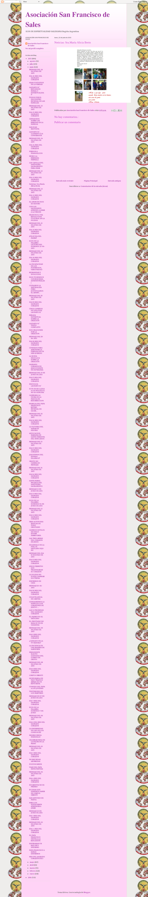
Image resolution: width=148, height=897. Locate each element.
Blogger (86, 892)
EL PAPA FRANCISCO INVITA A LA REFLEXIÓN (34, 838)
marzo (32, 868)
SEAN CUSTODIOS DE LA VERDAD (36, 84)
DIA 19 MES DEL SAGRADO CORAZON (35, 304)
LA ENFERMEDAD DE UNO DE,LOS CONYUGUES (36, 730)
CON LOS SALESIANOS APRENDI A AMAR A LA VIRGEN (37, 209)
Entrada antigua (114, 181)
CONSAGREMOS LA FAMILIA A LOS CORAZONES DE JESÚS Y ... (36, 604)
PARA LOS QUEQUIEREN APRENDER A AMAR (35, 805)
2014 (30, 878)
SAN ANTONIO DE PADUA (36, 799)
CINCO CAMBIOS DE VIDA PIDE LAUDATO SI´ (36, 310)
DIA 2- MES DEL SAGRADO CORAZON (35, 830)
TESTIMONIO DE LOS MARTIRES (36, 692)
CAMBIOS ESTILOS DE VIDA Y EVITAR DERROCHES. (37, 532)
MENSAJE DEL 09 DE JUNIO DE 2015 (36, 630)
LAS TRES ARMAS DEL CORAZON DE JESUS (36, 540)
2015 (30, 59)
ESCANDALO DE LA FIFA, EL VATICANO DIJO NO (36, 547)
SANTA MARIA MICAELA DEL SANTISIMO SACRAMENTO (36, 483)
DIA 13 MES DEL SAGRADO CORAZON (35, 495)
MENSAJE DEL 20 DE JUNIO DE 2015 (36, 253)
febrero (33, 871)
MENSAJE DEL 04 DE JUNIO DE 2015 (36, 774)
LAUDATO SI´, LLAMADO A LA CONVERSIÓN (36, 134)
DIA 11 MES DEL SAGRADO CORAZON (35, 561)
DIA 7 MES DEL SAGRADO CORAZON (35, 702)
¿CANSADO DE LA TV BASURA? (36, 642)
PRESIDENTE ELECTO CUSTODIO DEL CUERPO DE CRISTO (36, 655)
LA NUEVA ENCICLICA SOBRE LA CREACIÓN (34, 359)
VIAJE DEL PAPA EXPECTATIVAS (36, 768)
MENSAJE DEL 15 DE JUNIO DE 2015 (35, 443)
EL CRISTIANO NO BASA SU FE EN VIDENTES (36, 623)
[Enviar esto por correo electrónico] (112, 110)
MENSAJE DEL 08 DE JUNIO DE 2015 (36, 664)
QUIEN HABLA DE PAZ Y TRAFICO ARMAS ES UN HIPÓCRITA (36, 681)
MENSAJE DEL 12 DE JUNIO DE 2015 (35, 510)
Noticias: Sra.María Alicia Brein (37, 185)
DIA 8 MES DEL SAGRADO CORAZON (35, 670)
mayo (32, 862)
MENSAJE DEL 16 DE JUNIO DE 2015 (36, 415)
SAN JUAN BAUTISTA (34, 128)
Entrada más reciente (64, 181)
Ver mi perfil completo (34, 49)
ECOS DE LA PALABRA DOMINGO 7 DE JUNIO (36, 710)
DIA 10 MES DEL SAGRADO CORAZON (35, 592)
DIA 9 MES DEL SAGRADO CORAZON (35, 636)
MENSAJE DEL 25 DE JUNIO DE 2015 (36, 107)
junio (32, 67)
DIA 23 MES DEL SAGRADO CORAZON (35, 179)
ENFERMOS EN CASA (35, 582)
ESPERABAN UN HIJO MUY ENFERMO (35, 845)
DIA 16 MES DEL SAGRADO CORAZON (35, 422)
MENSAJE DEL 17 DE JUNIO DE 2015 (37, 374)
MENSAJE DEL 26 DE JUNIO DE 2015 (36, 71)
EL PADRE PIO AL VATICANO (36, 618)
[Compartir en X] (117, 110)
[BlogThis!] (114, 110)
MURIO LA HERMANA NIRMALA (34, 158)
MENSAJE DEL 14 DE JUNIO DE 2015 (35, 469)
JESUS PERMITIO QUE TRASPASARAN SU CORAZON (36, 569)
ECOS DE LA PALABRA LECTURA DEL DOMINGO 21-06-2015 (37, 244)
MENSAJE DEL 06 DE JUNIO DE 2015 (36, 717)
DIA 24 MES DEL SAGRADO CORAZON (35, 147)
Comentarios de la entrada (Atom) (94, 186)
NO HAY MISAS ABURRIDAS (35, 760)
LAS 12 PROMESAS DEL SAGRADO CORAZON (36, 612)
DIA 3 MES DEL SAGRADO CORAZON (35, 817)
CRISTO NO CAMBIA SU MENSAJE (34, 463)
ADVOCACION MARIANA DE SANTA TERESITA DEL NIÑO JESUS (37, 436)
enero (32, 874)
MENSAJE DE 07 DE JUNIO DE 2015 (36, 697)
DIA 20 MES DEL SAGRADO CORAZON (35, 259)
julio (31, 64)
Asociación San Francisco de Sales (38, 45)
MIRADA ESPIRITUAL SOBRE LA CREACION (35, 318)
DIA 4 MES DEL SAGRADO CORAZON (35, 780)
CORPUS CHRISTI (36, 675)
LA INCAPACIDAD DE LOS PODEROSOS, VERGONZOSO (36, 267)
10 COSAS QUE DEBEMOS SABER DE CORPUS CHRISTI (37, 792)
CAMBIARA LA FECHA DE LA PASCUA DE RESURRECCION (36, 398)
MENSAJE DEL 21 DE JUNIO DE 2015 (35, 225)
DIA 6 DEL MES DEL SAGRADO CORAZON (37, 724)
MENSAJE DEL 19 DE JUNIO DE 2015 (35, 297)
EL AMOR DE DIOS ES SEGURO (36, 203)
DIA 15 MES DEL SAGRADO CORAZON (35, 450)
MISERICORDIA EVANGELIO (35, 736)
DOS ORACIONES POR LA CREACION (36, 332)
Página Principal (90, 181)
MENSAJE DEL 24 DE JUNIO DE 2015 (36, 140)
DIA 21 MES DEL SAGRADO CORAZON (35, 231)
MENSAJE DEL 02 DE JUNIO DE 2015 (36, 824)
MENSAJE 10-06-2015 (35, 587)
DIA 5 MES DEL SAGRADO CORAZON (35, 755)
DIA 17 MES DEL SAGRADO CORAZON (35, 379)
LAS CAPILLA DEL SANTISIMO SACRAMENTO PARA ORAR (36, 165)
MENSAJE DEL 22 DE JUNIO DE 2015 (36, 190)
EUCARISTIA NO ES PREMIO (36, 786)
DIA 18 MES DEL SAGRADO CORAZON (35, 343)
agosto (33, 61)
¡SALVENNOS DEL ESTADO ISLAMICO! (36, 456)
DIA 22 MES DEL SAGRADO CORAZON (35, 197)
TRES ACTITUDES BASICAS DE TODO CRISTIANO (36, 524)
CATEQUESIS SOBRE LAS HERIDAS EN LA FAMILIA (36, 121)
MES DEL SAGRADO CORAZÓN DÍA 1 (37, 858)
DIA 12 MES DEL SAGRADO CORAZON (35, 517)
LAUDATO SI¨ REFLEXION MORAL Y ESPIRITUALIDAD (36, 91)
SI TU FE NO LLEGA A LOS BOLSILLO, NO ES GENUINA (37, 390)
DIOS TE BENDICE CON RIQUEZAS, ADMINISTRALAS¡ (37, 280)
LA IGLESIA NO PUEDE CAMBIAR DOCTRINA (37, 576)
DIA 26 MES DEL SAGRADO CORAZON (35, 78)
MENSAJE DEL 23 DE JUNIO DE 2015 (36, 173)
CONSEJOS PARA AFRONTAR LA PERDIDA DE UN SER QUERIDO (36, 350)
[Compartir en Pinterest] (121, 110)
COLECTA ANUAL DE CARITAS (36, 598)
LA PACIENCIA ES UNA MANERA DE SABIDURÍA (36, 647)
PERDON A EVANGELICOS (36, 152)
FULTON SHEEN (35, 764)
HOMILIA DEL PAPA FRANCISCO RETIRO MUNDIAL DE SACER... (37, 407)
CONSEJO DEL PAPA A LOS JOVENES (37, 688)
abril (32, 865)
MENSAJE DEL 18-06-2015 (36, 338)
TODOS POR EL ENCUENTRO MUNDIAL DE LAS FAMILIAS (37, 100)
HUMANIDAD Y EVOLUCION (35, 273)
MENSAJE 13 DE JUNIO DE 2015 (36, 490)
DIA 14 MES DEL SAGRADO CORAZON (35, 476)
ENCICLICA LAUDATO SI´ (35, 385)
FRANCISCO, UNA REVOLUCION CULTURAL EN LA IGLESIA (37, 217)
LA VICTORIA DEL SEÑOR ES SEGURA (36, 428)
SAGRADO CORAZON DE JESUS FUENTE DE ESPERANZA (36, 367)
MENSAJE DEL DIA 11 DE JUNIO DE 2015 (36, 555)
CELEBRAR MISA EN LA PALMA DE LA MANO (37, 742)
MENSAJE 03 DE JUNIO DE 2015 (36, 812)
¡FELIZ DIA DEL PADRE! (35, 237)
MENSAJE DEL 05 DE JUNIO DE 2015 (36, 748)
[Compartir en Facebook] (119, 110)
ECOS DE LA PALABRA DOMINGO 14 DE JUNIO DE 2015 (36, 503)
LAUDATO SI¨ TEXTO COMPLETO (34, 325)
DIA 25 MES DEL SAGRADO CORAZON (35, 114)
